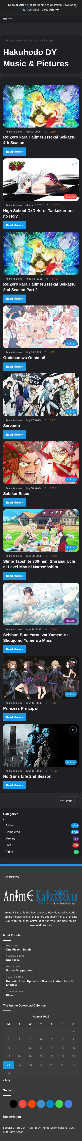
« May (6, 1080)
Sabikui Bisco (16, 493)
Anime (10, 825)
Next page (66, 800)
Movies (10, 838)
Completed (13, 832)
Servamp (11, 425)
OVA (9, 845)
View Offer (49, 9)
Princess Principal (20, 708)
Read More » (14, 151)
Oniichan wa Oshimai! (24, 357)
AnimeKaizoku (14, 131)
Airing (9, 851)
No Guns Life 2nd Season (27, 776)
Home (9, 40)
